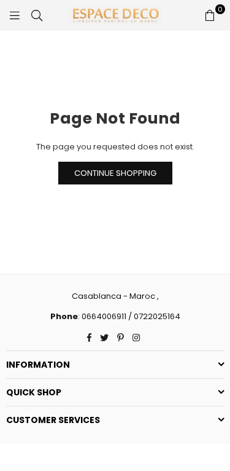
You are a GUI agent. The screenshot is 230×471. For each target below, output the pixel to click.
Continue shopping (115, 173)
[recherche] (37, 15)
